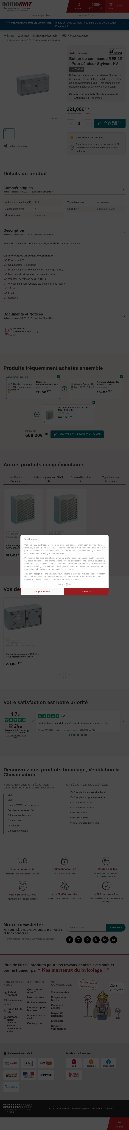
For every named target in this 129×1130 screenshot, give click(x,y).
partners (42, 545)
